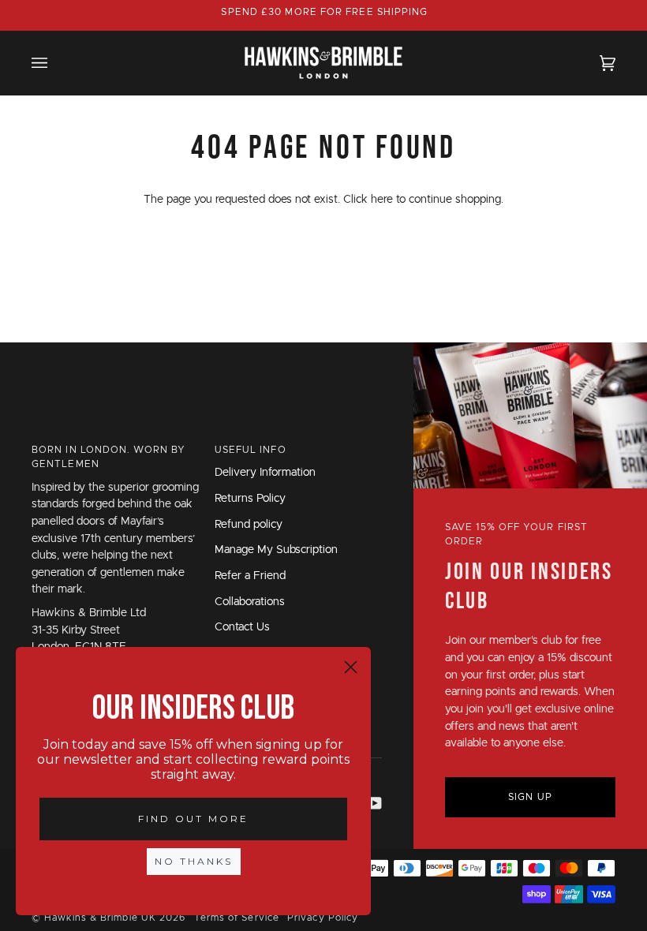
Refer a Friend (250, 575)
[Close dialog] (351, 667)
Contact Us (242, 627)
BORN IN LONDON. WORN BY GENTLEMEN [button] (108, 457)
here (382, 199)
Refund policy (248, 524)
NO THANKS (194, 861)
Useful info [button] (250, 449)
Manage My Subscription (276, 549)
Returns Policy (250, 498)
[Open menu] (55, 63)
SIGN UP (530, 797)
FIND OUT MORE (193, 818)
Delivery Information (265, 472)
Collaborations (250, 602)
